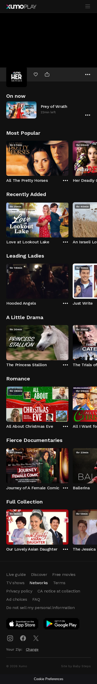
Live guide (16, 574)
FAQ (36, 599)
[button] (48, 109)
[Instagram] (10, 638)
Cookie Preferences (48, 679)
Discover (39, 574)
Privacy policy (19, 591)
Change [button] (32, 649)
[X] (36, 638)
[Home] (21, 7)
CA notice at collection (59, 591)
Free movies (63, 574)
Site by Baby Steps (76, 666)
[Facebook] (23, 638)
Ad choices (16, 599)
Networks (38, 582)
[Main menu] (88, 6)
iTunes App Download (22, 624)
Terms (59, 582)
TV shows (15, 582)
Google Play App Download (61, 624)
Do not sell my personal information (40, 607)
